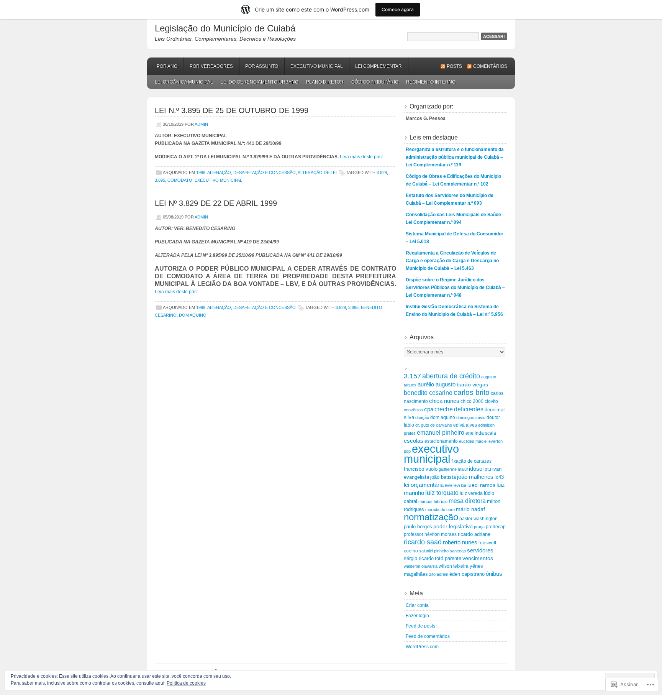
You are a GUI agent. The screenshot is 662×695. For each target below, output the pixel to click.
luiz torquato (442, 493)
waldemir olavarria (421, 566)
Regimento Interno (431, 82)
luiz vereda (471, 493)
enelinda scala (480, 433)
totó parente (448, 558)
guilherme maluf (453, 469)
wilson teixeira (454, 566)
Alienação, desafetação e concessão (251, 172)
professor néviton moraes (430, 534)
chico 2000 (471, 401)
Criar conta (417, 605)
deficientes (468, 409)
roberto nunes (460, 542)
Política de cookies (186, 683)
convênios (413, 409)
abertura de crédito (451, 376)
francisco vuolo (421, 469)
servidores (480, 550)
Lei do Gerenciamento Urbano (259, 82)
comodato (179, 180)
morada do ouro (440, 509)
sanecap (458, 551)
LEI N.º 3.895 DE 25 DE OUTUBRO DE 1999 (231, 110)
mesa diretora (467, 501)
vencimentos (477, 558)
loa (463, 485)
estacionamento (441, 441)
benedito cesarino (428, 392)
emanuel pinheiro (440, 432)
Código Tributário (374, 82)
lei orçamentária (424, 484)
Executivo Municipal (316, 66)
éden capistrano (467, 574)
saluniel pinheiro (434, 551)
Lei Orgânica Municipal (184, 82)
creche (443, 409)
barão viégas (472, 385)
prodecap (496, 526)
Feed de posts (420, 626)
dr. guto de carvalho (433, 425)
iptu (487, 469)
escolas (413, 440)
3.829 (382, 172)
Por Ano (167, 66)
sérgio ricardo (419, 558)
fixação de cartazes (471, 460)
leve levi (452, 485)
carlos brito (472, 392)
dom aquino (192, 315)
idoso (475, 468)
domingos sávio (470, 417)
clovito (491, 401)
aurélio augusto (437, 384)
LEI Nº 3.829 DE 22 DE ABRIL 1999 (216, 203)
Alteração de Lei (317, 172)
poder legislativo (453, 526)
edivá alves (465, 425)
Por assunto (261, 66)
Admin (201, 124)
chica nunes (444, 401)
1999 (200, 172)
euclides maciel (473, 441)
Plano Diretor (325, 82)
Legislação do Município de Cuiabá (225, 28)
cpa (428, 409)
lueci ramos (481, 485)
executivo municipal (218, 180)
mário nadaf (470, 509)
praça (479, 526)
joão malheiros (475, 476)
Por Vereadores (211, 66)
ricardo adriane (474, 534)
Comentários (490, 66)
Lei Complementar (378, 66)
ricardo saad (423, 542)
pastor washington (478, 518)
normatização (431, 517)
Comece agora (398, 9)
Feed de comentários (428, 636)
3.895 (160, 180)
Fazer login (417, 615)
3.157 (412, 376)
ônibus (494, 573)
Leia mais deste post (361, 156)
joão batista (443, 477)
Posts (454, 66)
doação (422, 417)
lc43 (499, 477)
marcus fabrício (432, 501)
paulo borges (418, 526)
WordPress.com (422, 646)
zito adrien (438, 574)
